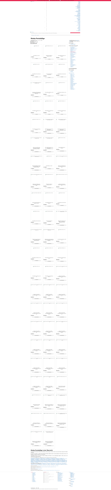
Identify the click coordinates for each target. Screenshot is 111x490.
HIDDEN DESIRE (74, 48)
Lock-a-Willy (72, 65)
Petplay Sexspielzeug (60, 479)
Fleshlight (79, 10)
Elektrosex (79, 23)
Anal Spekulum (34, 472)
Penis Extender (72, 79)
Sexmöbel (79, 19)
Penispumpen (72, 81)
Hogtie (33, 478)
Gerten (33, 477)
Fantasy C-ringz (73, 59)
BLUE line (72, 55)
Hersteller (73, 45)
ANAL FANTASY (74, 46)
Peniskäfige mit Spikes (73, 44)
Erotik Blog (72, 483)
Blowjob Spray (78, 28)
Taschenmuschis (72, 87)
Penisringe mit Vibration (73, 84)
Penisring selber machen (57, 470)
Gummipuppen (78, 14)
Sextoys (72, 472)
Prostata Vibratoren (78, 16)
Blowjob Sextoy (59, 472)
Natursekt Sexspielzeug (60, 477)
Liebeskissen (79, 20)
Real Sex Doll (72, 86)
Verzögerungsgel (72, 89)
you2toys (73, 52)
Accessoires (79, 27)
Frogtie (33, 476)
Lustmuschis (72, 78)
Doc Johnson (73, 47)
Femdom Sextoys (59, 474)
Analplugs (79, 2)
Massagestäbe (78, 5)
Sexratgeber (72, 484)
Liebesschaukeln (78, 18)
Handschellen (78, 24)
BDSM (44, 463)
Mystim (72, 50)
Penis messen (44, 470)
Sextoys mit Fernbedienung (77, 21)
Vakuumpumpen (72, 88)
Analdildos (79, 3)
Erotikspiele (79, 17)
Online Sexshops (72, 481)
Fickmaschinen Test (60, 475)
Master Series (74, 49)
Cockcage (72, 71)
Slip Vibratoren (78, 8)
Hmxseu (72, 61)
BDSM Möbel (79, 22)
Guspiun (72, 60)
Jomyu (72, 63)
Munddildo (34, 479)
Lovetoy (72, 66)
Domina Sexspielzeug (60, 473)
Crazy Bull (72, 57)
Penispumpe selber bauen (51, 470)
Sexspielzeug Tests (72, 479)
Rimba (37, 458)
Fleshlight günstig (72, 75)
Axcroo (72, 53)
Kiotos (73, 64)
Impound (72, 62)
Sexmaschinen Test (60, 480)
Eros (71, 58)
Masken (79, 26)
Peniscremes (72, 80)
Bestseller (79, 9)
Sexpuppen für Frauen (78, 6)
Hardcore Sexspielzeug (60, 476)
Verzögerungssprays (78, 30)
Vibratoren (78, 7)
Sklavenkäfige (34, 480)
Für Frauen (79, 1)
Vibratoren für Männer (77, 15)
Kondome (79, 29)
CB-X (73, 56)
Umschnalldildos (78, 4)
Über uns (71, 486)
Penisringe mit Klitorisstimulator (74, 83)
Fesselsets (34, 475)
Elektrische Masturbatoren (77, 11)
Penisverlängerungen (73, 85)
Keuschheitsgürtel (78, 25)
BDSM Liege (34, 473)
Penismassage (47, 470)
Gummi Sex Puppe (72, 76)
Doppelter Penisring (73, 74)
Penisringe (79, 13)
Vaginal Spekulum (34, 481)
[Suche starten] (75, 32)
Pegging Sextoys (59, 478)
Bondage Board (34, 474)
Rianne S (72, 51)
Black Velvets (73, 54)
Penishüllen (79, 12)
